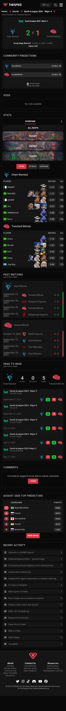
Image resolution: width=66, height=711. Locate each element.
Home (5, 11)
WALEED (11, 193)
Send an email (30, 668)
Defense (44, 166)
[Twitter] (17, 681)
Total (22, 166)
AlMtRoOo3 (12, 212)
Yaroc (18, 513)
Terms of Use (10, 671)
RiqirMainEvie (22, 508)
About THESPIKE (10, 673)
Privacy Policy (10, 668)
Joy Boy (11, 264)
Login (33, 481)
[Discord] (34, 681)
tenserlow (20, 529)
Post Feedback (30, 671)
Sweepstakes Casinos (53, 671)
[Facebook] (46, 681)
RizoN (10, 245)
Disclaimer (10, 676)
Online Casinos (53, 668)
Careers (10, 666)
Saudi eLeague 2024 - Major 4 (38, 11)
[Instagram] (23, 681)
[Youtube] (40, 681)
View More (33, 535)
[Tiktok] (28, 681)
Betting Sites (53, 666)
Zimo (10, 239)
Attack (32, 166)
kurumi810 (20, 519)
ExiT (9, 251)
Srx (9, 206)
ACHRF (10, 200)
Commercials (30, 666)
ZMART (11, 187)
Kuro (9, 219)
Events (15, 11)
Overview (30, 121)
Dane (10, 258)
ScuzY (18, 524)
